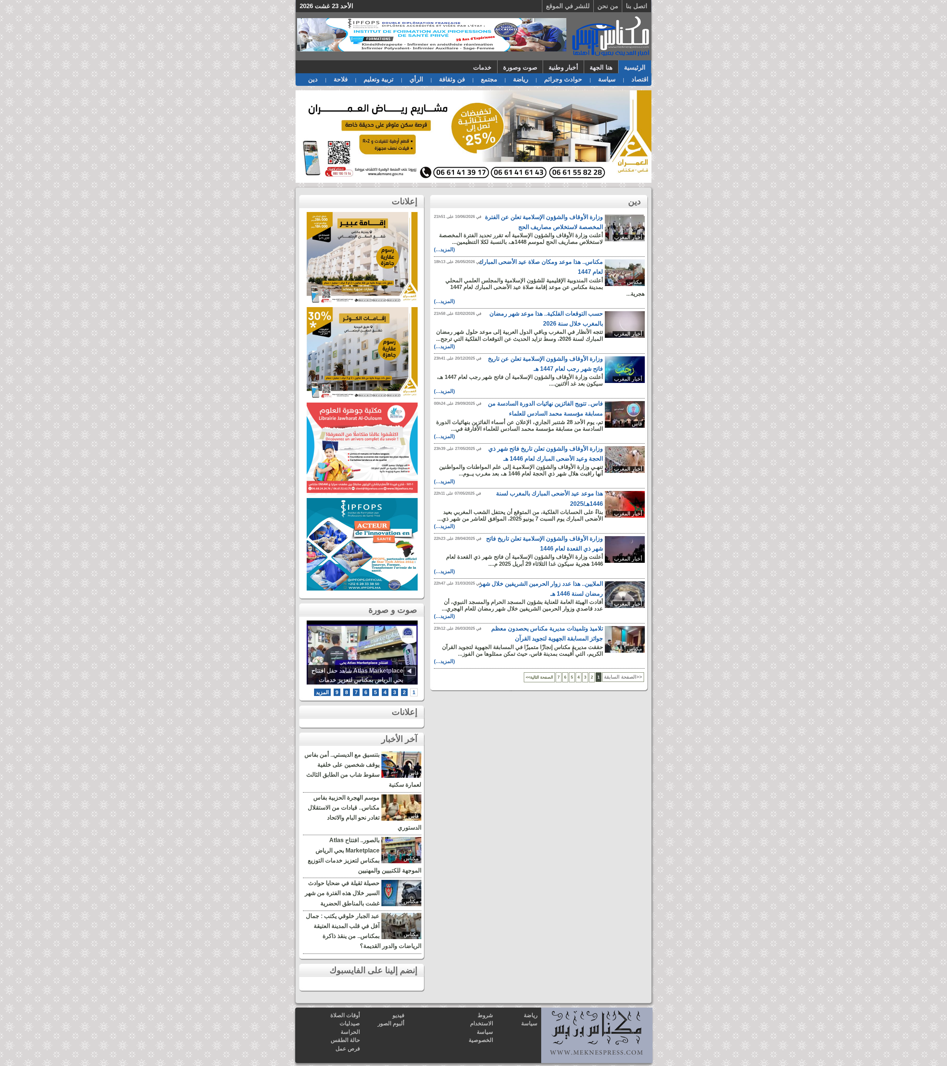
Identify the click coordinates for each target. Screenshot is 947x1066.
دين (313, 79)
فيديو (398, 1015)
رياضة (520, 79)
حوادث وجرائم (563, 79)
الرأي (416, 79)
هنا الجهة (601, 67)
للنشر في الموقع (568, 6)
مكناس (634, 282)
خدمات (482, 67)
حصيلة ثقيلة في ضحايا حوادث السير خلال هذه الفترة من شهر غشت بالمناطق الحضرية (342, 893)
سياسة (607, 79)
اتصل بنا (636, 6)
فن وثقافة (452, 79)
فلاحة (341, 79)
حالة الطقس (345, 1040)
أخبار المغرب (628, 237)
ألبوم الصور (391, 1023)
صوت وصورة (520, 67)
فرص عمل (348, 1048)
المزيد (322, 692)
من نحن (607, 6)
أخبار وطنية (563, 67)
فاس (637, 424)
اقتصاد (639, 79)
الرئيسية (635, 67)
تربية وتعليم (379, 79)
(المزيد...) (444, 249)
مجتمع (489, 79)
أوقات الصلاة (345, 1015)
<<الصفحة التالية (539, 677)
